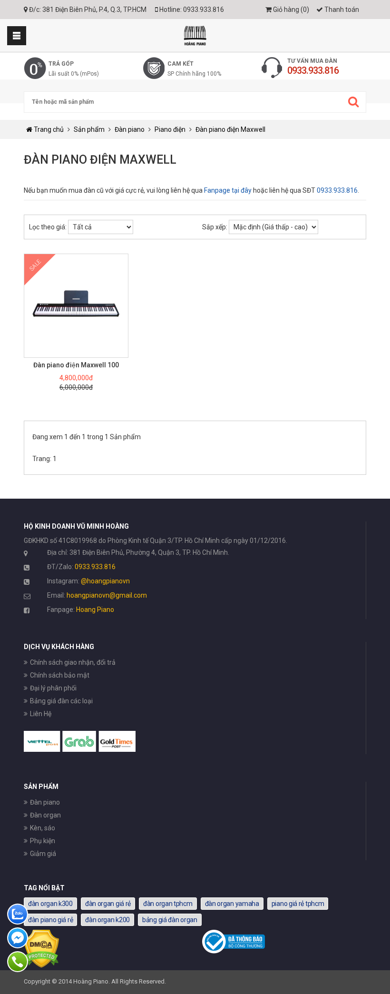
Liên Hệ (40, 714)
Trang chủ (48, 129)
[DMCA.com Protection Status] (41, 965)
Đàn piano (130, 129)
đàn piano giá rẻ (50, 920)
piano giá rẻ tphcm (298, 903)
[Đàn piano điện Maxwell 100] (76, 306)
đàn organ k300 (50, 903)
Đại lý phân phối (53, 688)
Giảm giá (43, 853)
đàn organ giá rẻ (108, 903)
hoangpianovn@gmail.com (107, 595)
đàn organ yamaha (232, 903)
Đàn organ (45, 815)
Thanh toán (341, 9)
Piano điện (170, 129)
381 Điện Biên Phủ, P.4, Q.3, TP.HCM (94, 9)
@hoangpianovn (105, 581)
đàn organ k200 (107, 920)
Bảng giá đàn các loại (61, 701)
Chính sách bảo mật (59, 675)
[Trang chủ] (195, 35)
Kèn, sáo (42, 828)
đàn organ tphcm (168, 903)
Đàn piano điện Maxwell (230, 129)
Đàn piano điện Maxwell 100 (76, 365)
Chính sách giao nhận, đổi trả (73, 662)
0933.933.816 (203, 9)
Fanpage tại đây (228, 190)
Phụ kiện (42, 841)
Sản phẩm (89, 129)
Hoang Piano (95, 609)
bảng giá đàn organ (169, 920)
